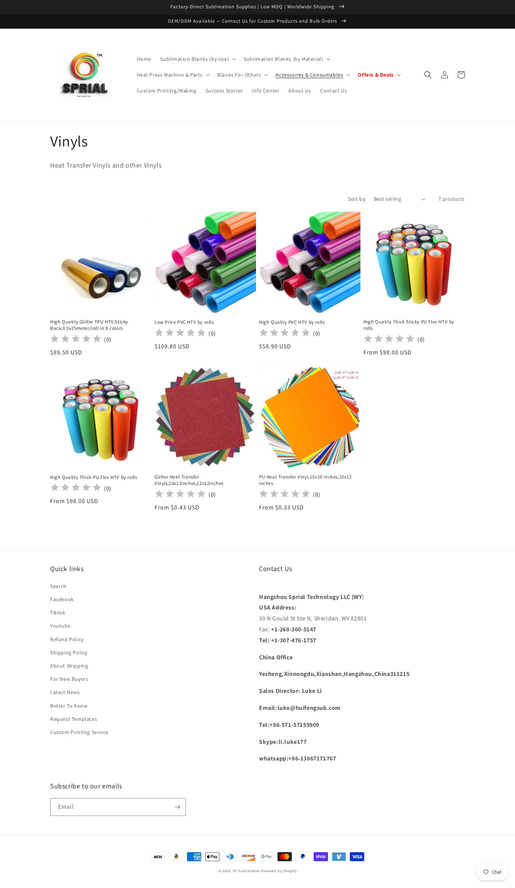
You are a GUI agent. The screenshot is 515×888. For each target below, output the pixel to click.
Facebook (62, 599)
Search (58, 586)
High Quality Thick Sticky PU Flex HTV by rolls (408, 325)
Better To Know (68, 705)
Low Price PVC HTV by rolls (184, 322)
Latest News (65, 692)
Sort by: (357, 198)
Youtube (60, 625)
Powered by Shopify (279, 870)
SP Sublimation (246, 870)
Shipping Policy (68, 652)
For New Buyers (69, 679)
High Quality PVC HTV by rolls (292, 322)
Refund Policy (67, 639)
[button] (197, 59)
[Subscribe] (177, 807)
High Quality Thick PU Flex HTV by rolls (93, 477)
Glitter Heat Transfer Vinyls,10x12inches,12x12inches (189, 480)
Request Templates (73, 719)
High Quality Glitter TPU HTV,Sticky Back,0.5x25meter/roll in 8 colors (89, 325)
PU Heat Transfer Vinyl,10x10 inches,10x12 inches (305, 480)
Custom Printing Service (79, 732)
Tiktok (58, 612)
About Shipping (69, 665)
